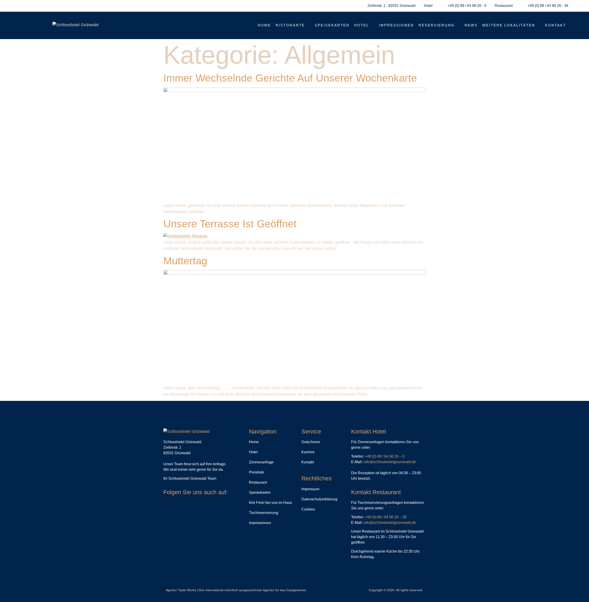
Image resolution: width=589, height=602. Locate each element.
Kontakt (555, 25)
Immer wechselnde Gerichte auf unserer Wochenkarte (290, 78)
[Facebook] (166, 505)
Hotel (361, 25)
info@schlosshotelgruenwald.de (390, 462)
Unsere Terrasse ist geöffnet (230, 224)
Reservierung (437, 25)
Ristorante (290, 25)
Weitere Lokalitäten (508, 25)
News (471, 25)
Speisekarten (332, 25)
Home (264, 25)
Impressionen (396, 25)
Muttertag (185, 261)
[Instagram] (176, 505)
